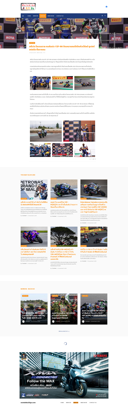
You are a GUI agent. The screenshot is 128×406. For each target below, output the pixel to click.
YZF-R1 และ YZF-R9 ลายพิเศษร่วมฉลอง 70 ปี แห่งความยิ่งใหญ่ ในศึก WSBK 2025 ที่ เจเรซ (33, 315)
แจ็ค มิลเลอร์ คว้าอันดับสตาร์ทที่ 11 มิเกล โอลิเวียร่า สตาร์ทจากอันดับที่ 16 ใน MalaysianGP (33, 251)
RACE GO (42, 16)
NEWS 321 (35, 16)
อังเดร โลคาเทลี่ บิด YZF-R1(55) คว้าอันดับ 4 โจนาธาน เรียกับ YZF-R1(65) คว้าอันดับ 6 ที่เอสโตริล (94, 314)
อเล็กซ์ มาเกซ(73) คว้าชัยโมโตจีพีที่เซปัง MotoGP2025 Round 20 (34, 203)
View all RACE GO (63, 331)
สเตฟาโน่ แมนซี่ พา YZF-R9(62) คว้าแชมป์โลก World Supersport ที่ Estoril (63, 315)
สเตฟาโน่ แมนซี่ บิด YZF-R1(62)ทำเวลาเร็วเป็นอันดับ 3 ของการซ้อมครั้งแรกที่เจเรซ (64, 204)
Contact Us (59, 16)
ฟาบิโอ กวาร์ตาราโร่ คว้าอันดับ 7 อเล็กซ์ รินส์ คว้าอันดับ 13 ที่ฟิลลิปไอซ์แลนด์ (93, 250)
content (24, 215)
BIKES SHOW (51, 16)
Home (29, 16)
